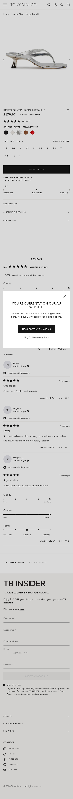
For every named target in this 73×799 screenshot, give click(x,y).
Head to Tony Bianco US (36, 329)
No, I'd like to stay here (36, 337)
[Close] (64, 296)
